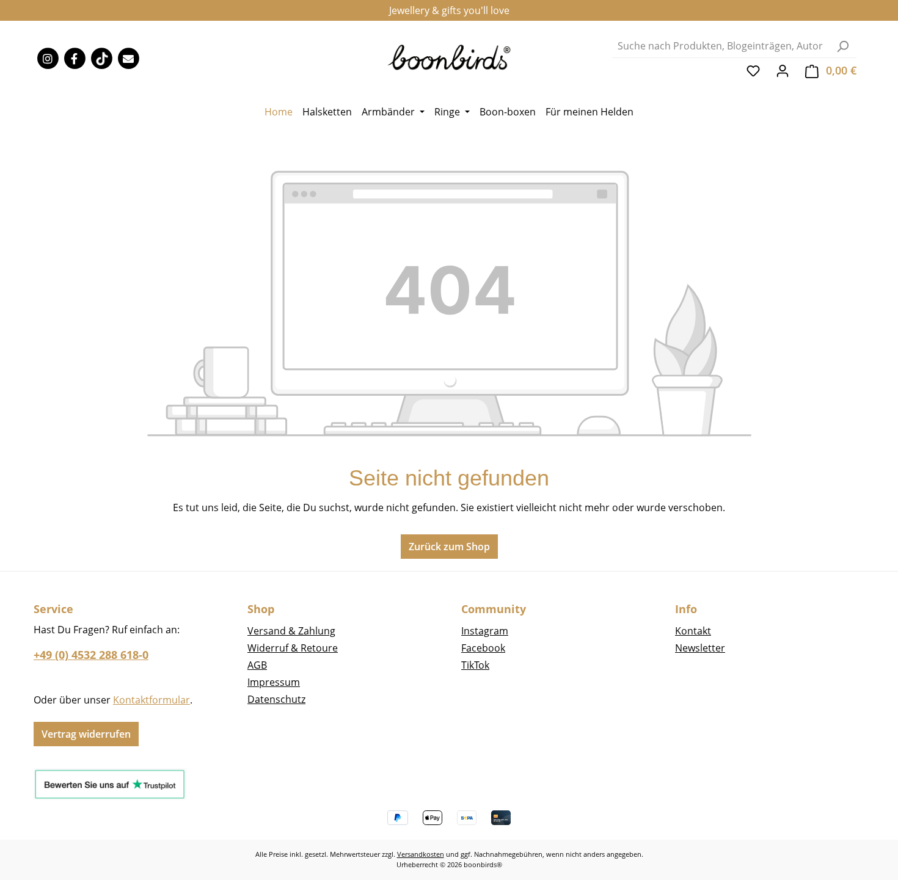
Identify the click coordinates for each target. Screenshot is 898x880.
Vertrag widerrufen (86, 734)
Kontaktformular (151, 700)
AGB (257, 665)
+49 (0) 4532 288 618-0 (91, 654)
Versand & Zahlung (291, 631)
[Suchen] (842, 46)
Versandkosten (420, 854)
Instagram (484, 631)
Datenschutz (276, 699)
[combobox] (720, 46)
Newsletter (700, 648)
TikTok (475, 665)
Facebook (483, 648)
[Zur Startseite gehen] (449, 56)
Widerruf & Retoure (292, 648)
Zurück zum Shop (449, 546)
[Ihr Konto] (782, 70)
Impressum (273, 682)
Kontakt (693, 631)
